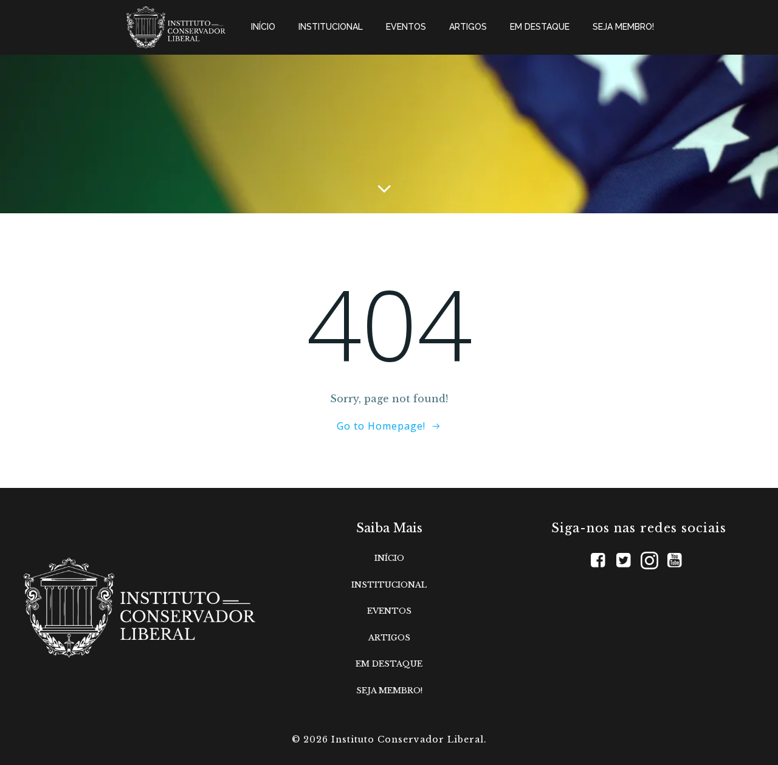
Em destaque (540, 27)
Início (263, 27)
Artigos (468, 27)
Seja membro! (623, 27)
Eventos (406, 27)
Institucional (330, 27)
